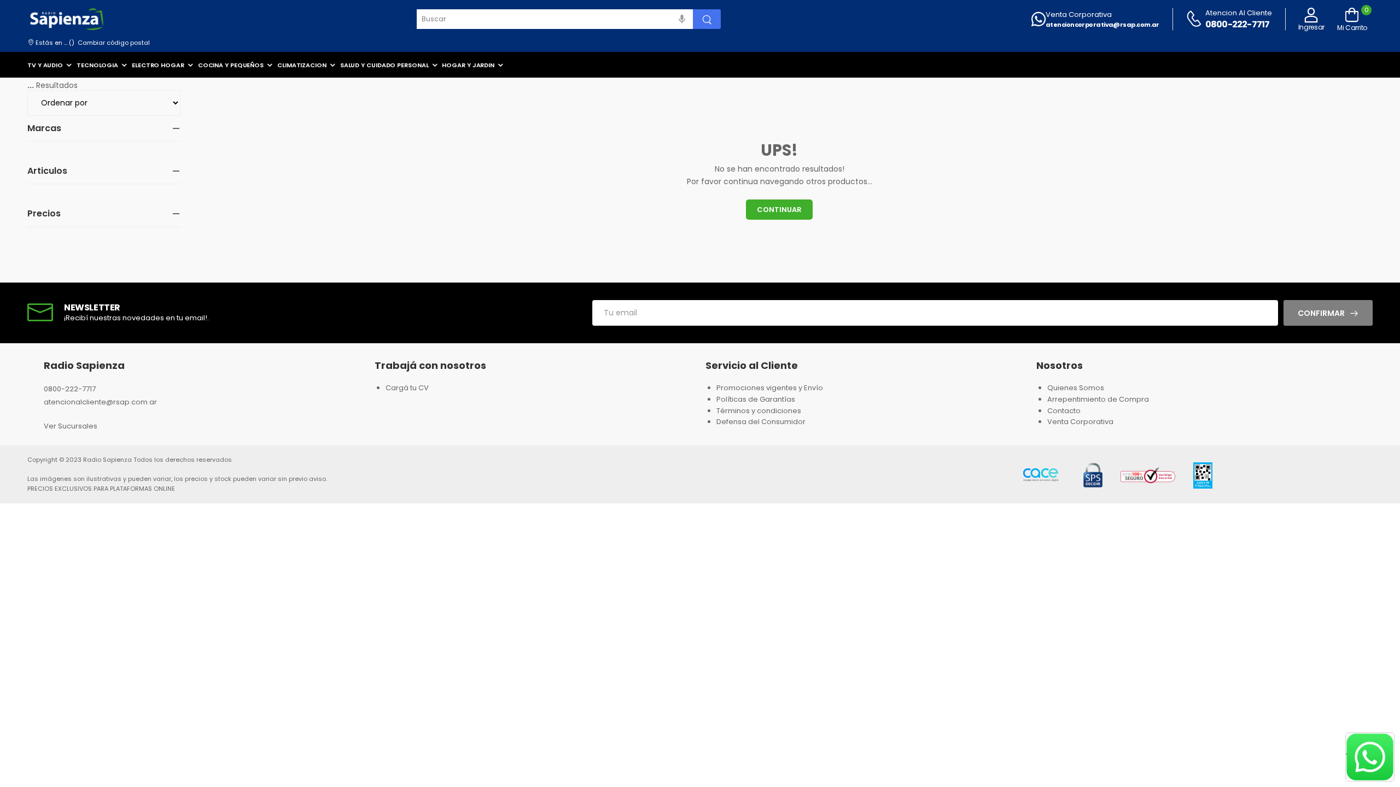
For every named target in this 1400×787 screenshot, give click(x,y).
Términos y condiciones (758, 411)
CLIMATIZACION (301, 65)
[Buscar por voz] (682, 19)
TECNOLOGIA (97, 65)
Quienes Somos (1075, 388)
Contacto (1064, 411)
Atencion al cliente (1238, 13)
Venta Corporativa (1079, 14)
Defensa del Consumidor (761, 421)
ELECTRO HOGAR (158, 65)
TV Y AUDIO (45, 65)
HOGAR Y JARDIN (468, 65)
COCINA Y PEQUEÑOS (231, 65)
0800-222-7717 (1237, 24)
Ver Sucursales (70, 426)
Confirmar (1321, 313)
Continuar (779, 209)
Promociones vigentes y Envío (769, 388)
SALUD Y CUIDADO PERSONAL (384, 65)
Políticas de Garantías (755, 399)
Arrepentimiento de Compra (1098, 399)
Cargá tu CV (407, 388)
